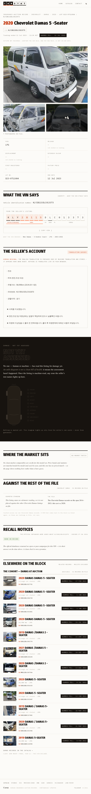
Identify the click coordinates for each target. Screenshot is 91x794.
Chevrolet (36, 14)
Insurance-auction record (15, 14)
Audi (43, 783)
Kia (20, 783)
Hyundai (14, 783)
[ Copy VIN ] (45, 230)
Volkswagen (59, 783)
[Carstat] (14, 4)
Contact (78, 3)
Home (61, 3)
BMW (38, 783)
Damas (46, 14)
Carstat (6, 787)
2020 (54, 14)
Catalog (69, 3)
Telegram (77, 788)
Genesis (50, 783)
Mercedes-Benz (29, 783)
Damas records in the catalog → (18, 750)
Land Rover (69, 783)
